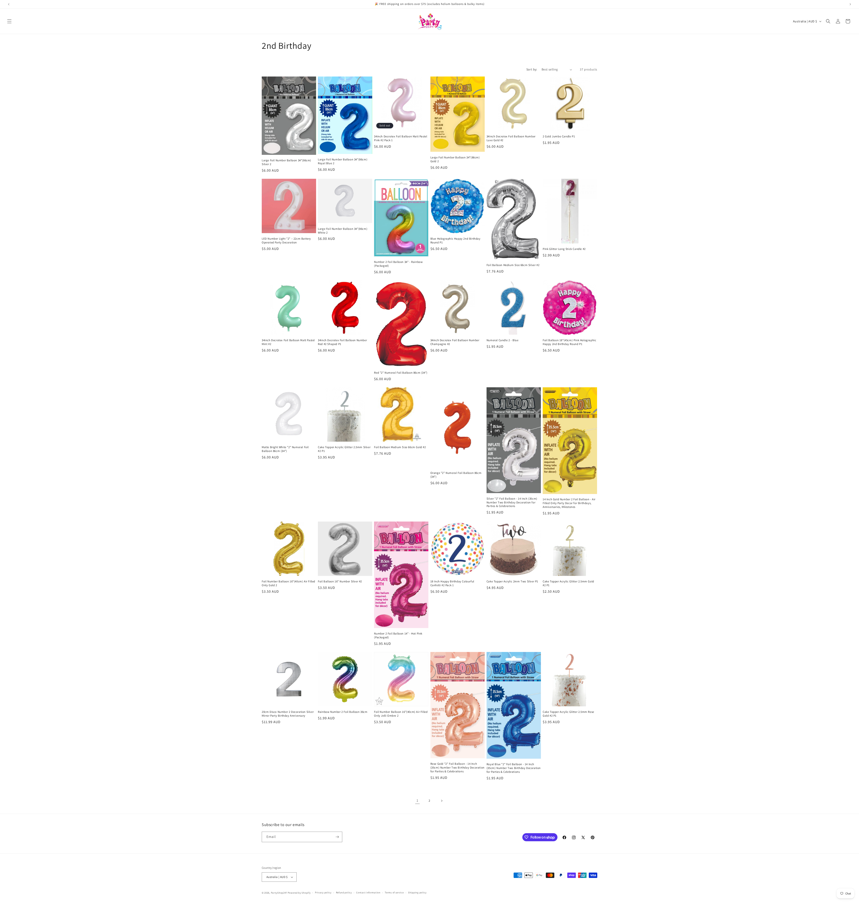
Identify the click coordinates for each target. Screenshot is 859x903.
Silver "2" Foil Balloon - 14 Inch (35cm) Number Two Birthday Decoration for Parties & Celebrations (512, 502)
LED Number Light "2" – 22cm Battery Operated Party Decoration (286, 240)
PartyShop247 (279, 892)
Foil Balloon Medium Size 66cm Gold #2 (400, 447)
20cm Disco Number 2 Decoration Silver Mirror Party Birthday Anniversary (288, 714)
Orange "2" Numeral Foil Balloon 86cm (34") (456, 475)
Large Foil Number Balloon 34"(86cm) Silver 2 (286, 162)
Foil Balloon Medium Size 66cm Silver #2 (513, 265)
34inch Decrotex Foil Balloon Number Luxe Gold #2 (511, 138)
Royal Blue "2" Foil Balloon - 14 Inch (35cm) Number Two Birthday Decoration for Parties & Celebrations (514, 768)
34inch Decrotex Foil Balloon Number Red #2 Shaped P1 (342, 342)
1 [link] (417, 800)
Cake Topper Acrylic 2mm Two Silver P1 (512, 581)
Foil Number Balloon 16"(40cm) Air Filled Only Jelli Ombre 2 (400, 714)
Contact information (368, 892)
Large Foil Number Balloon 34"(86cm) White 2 (342, 230)
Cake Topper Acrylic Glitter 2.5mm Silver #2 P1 (344, 449)
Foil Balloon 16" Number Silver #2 (340, 581)
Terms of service (394, 892)
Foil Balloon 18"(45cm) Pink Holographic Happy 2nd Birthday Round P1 (569, 342)
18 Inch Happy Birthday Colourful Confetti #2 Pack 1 (452, 583)
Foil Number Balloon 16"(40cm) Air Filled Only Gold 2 (288, 583)
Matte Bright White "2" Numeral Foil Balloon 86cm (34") (285, 449)
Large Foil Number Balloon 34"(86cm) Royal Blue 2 (342, 161)
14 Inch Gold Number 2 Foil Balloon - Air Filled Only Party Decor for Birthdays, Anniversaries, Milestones (569, 503)
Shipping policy (417, 892)
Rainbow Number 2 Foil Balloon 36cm (342, 712)
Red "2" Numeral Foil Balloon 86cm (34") (400, 373)
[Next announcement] (850, 4)
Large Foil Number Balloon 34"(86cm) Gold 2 (455, 159)
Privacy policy (323, 892)
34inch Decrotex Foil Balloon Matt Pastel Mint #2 (288, 342)
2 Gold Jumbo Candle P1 (559, 136)
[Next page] (442, 801)
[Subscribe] (337, 837)
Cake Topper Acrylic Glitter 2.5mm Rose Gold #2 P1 (568, 714)
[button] (9, 21)
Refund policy (344, 892)
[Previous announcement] (9, 4)
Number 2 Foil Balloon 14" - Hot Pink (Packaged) (398, 635)
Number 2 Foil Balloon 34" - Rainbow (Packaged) (398, 264)
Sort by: (531, 69)
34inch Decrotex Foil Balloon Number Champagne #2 (454, 342)
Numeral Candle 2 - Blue (503, 340)
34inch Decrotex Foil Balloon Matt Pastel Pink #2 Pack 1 (400, 138)
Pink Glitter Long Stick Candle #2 (564, 249)
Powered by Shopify (299, 892)
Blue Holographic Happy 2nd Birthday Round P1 (455, 240)
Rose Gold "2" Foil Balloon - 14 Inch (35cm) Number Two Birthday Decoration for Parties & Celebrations (457, 767)
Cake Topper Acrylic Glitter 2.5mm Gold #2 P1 (568, 583)
